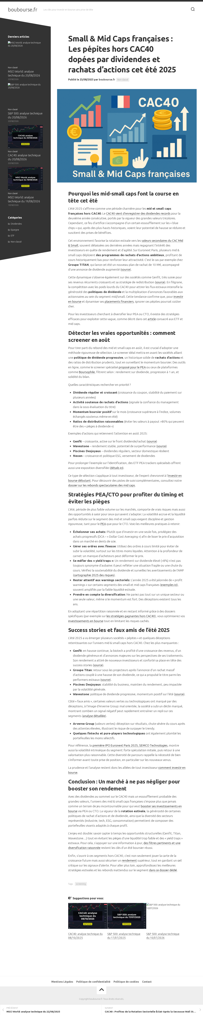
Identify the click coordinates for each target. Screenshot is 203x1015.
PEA (103, 524)
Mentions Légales (62, 981)
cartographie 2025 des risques (94, 575)
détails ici (117, 468)
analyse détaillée (94, 716)
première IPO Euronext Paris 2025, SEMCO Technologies (129, 745)
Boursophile (87, 372)
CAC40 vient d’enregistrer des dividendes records (138, 213)
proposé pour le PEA (132, 367)
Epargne (15, 230)
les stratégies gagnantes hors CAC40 (130, 616)
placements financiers (119, 301)
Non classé (122, 79)
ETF (12, 235)
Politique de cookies (126, 981)
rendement (129, 860)
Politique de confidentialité (93, 981)
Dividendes (16, 223)
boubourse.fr (22, 9)
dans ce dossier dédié (163, 870)
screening (81, 884)
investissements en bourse (85, 621)
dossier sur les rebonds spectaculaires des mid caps (101, 485)
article (152, 319)
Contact (147, 981)
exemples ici (169, 585)
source (125, 269)
